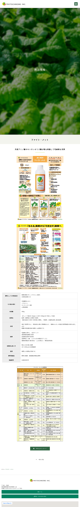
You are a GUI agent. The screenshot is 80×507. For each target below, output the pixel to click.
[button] (76, 4)
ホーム (3, 469)
